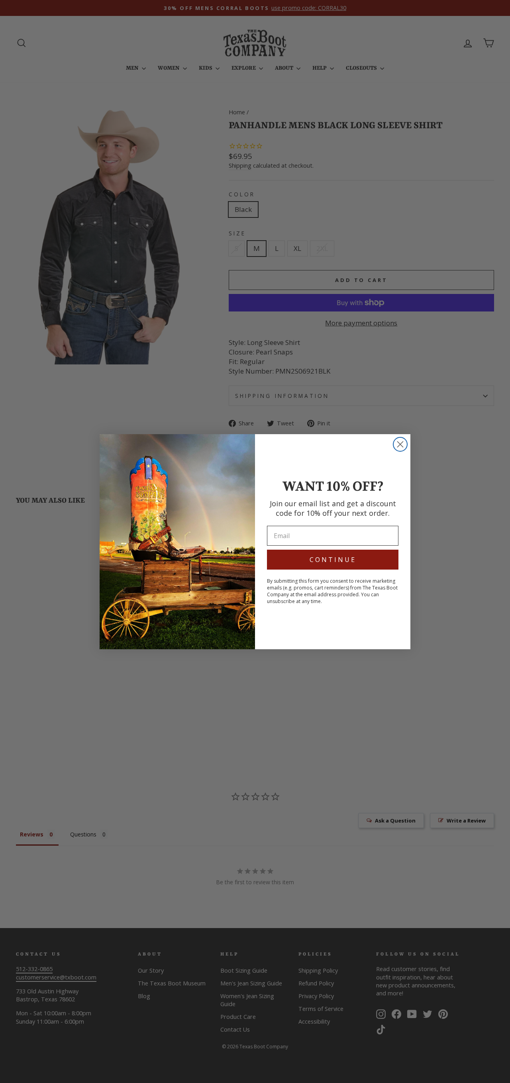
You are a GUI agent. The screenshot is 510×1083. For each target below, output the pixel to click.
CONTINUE (333, 559)
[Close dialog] (400, 444)
